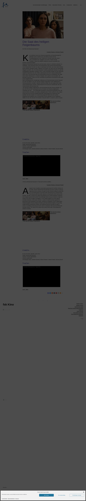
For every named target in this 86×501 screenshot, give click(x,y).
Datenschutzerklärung (11, 498)
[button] (83, 492)
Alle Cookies (46, 495)
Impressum (17, 498)
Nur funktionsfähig (61, 495)
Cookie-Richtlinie (4, 498)
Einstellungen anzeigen (76, 495)
